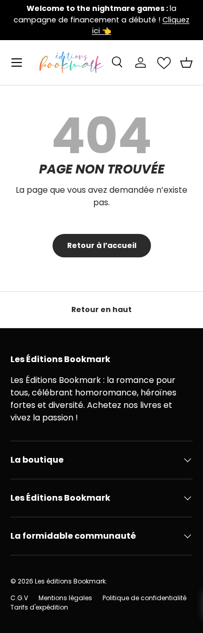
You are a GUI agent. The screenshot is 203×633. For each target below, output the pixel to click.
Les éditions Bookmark (70, 581)
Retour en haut (101, 309)
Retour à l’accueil (101, 245)
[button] (186, 62)
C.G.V (19, 597)
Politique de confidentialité (144, 597)
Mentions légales (65, 597)
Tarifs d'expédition (39, 607)
